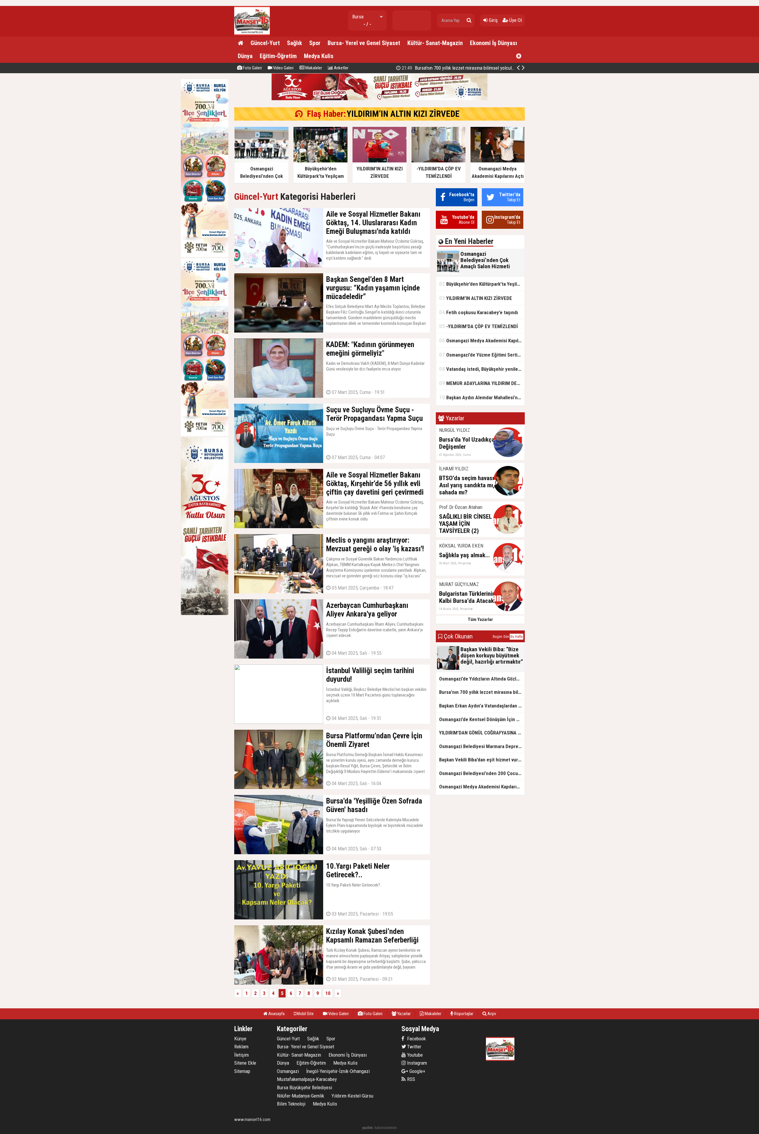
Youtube (414, 1055)
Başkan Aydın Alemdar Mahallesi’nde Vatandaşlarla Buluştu (481, 397)
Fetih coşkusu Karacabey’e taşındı (478, 312)
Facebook (416, 1039)
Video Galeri (283, 68)
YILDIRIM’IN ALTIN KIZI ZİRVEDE (403, 114)
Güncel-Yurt (265, 43)
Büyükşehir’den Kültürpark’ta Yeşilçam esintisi (481, 283)
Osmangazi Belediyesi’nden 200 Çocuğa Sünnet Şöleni (481, 773)
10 (328, 993)
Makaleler (313, 68)
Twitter (413, 1047)
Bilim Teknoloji (291, 1104)
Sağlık (294, 43)
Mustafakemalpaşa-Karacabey (307, 1079)
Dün (506, 637)
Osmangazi (288, 1071)
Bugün (497, 637)
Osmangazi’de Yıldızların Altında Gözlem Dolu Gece (481, 679)
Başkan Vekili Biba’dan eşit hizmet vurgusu (481, 760)
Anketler (340, 68)
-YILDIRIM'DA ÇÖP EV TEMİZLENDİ (478, 326)
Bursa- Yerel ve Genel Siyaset (364, 43)
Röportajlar (463, 1013)
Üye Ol (515, 20)
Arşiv (491, 1013)
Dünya (245, 56)
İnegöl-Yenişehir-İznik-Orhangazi (338, 1071)
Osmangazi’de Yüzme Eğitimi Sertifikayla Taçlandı (481, 354)
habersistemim (385, 1127)
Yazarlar (403, 1013)
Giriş (493, 20)
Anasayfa (276, 1013)
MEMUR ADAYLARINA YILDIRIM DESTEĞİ (481, 383)
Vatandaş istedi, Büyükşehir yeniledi (480, 368)
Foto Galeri (252, 68)
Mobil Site (305, 1013)
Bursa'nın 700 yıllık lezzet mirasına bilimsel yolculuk (481, 692)
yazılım (367, 1127)
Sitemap (242, 1071)
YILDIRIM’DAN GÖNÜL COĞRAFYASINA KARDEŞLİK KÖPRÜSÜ (469, 68)
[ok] (469, 20)
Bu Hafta (516, 637)
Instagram (416, 1063)
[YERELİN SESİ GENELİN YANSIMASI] (252, 34)
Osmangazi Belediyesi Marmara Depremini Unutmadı (481, 746)
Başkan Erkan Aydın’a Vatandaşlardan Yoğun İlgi (481, 706)
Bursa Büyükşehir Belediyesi (304, 1087)
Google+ (415, 1071)
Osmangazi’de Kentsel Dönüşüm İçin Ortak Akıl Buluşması (481, 719)
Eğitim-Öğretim (278, 56)
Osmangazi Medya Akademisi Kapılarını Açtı (481, 340)
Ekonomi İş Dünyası (493, 43)
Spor (314, 43)
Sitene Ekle (245, 1063)
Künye (240, 1039)
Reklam (241, 1047)
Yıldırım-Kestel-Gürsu (352, 1096)
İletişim (241, 1055)
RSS (410, 1079)
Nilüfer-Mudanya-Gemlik (300, 1096)
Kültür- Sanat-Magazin (435, 43)
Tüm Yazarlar (480, 619)
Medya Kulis (319, 56)
